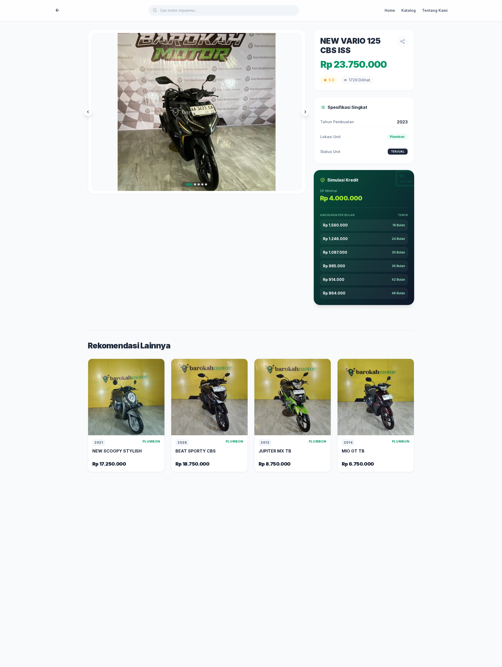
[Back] (57, 10)
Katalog (408, 10)
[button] (189, 184)
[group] (196, 112)
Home (390, 10)
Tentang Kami (435, 10)
